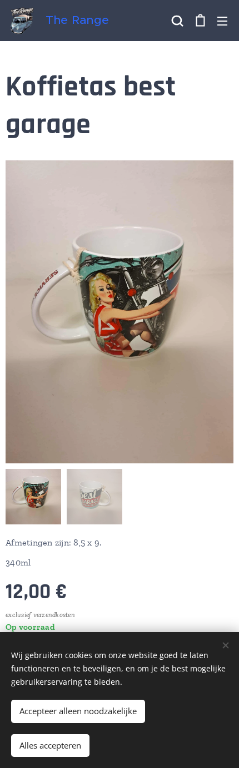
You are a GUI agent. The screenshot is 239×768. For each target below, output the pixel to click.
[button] (177, 20)
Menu (222, 20)
